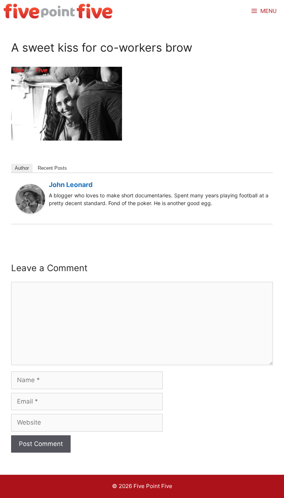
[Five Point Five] (58, 11)
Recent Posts (52, 168)
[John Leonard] (30, 211)
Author (22, 168)
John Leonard (70, 185)
